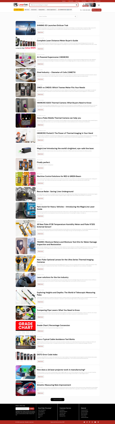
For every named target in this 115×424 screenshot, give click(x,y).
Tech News (84, 1)
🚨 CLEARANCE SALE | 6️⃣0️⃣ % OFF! (65, 9)
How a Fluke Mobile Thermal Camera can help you (59, 118)
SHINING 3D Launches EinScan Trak (52, 25)
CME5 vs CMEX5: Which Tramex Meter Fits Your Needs (61, 87)
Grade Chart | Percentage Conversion (53, 325)
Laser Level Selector (42, 410)
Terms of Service (84, 414)
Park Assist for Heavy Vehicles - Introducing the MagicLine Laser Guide (66, 208)
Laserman (22, 422)
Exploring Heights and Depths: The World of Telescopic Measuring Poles (66, 293)
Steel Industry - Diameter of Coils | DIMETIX (56, 72)
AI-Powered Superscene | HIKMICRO (53, 57)
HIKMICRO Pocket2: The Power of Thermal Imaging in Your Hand (65, 133)
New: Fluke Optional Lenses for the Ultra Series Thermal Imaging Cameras (65, 260)
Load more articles (57, 399)
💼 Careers (63, 1)
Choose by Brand (84, 410)
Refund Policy (62, 414)
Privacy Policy (83, 415)
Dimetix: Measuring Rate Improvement (54, 385)
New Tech (27, 9)
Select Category (19, 9)
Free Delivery (62, 410)
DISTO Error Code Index (47, 354)
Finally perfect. (43, 162)
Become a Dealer (84, 413)
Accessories (34, 9)
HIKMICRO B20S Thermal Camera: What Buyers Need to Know (64, 103)
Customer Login (63, 413)
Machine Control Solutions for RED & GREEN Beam (59, 176)
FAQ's (39, 417)
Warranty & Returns (63, 411)
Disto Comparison (41, 413)
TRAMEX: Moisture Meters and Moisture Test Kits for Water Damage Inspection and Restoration (67, 243)
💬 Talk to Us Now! (96, 10)
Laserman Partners (84, 417)
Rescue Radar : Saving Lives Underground (55, 191)
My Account (97, 1)
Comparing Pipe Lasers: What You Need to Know (58, 310)
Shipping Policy (62, 415)
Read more (40, 32)
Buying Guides (42, 9)
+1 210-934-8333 (86, 10)
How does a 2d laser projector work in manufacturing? (61, 370)
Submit (32, 408)
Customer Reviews (84, 411)
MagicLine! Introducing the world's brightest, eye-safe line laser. (65, 148)
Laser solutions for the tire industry (53, 277)
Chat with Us (40, 414)
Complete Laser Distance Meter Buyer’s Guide (57, 40)
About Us (77, 1)
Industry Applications (51, 9)
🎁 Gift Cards (70, 1)
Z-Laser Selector (41, 411)
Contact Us (90, 1)
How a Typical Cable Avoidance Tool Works (56, 339)
